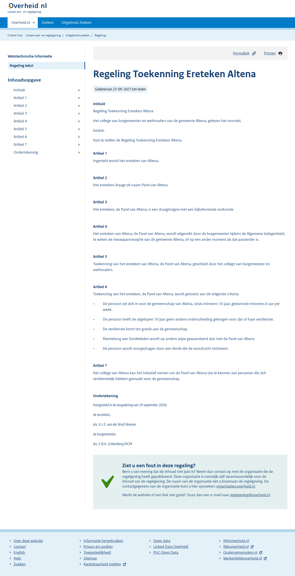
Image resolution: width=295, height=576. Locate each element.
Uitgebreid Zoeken (77, 22)
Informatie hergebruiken (103, 540)
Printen (270, 53)
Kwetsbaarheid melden (102, 564)
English (19, 552)
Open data (161, 540)
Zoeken (48, 22)
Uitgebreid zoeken (78, 35)
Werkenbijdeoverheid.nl (242, 558)
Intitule (19, 90)
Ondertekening (26, 152)
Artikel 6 (20, 136)
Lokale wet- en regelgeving (43, 35)
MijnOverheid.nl (236, 540)
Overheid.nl (20, 24)
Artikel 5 (20, 129)
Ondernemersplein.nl (240, 552)
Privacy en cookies (98, 546)
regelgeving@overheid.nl (250, 495)
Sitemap (90, 558)
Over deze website (28, 540)
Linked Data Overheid (170, 546)
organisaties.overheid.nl (235, 486)
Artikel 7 (20, 144)
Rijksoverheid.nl (236, 546)
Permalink (241, 53)
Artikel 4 (20, 121)
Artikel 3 (20, 113)
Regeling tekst (21, 65)
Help (17, 558)
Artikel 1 (20, 97)
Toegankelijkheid (97, 552)
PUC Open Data (165, 552)
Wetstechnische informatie (30, 56)
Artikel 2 (20, 105)
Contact (20, 546)
